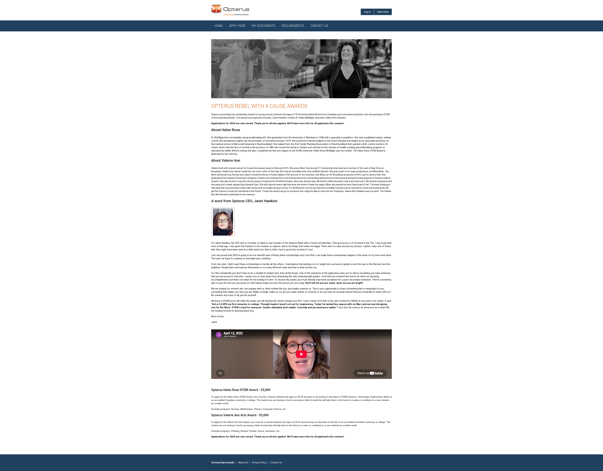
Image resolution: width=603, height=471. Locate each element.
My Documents (263, 26)
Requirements (293, 26)
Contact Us (319, 26)
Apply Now (237, 26)
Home (218, 26)
